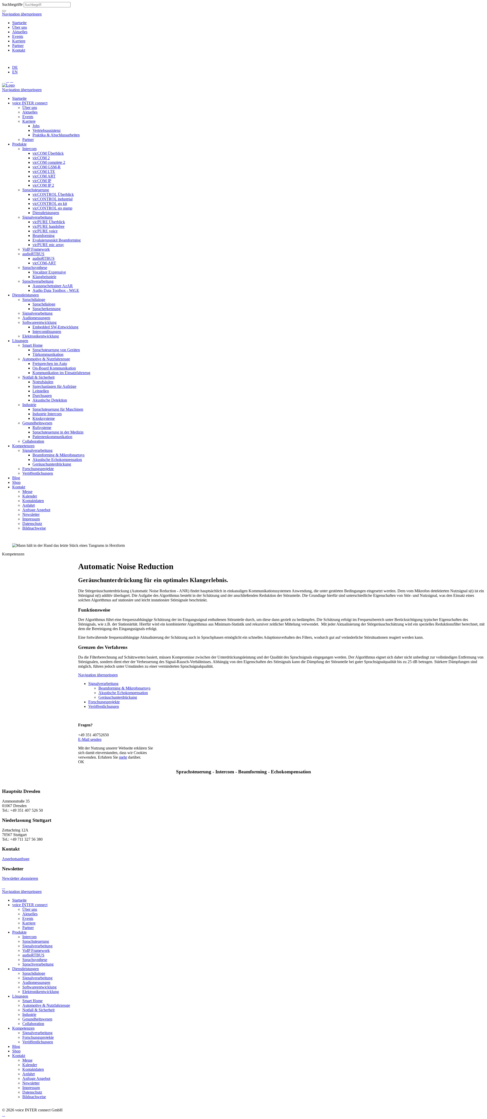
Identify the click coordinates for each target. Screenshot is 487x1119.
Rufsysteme (41, 427)
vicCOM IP (41, 181)
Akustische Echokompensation (57, 459)
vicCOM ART (44, 176)
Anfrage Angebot (36, 510)
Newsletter (31, 514)
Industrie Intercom (47, 414)
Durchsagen (42, 395)
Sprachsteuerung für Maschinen (57, 409)
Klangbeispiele (44, 277)
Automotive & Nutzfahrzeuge (46, 359)
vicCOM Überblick (48, 153)
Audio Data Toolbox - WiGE (55, 290)
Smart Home (32, 345)
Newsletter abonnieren (20, 878)
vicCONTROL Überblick (53, 194)
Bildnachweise (34, 528)
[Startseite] (8, 85)
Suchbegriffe (12, 4)
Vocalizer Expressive (49, 272)
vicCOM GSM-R (46, 167)
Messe (27, 491)
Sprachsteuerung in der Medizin (57, 432)
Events (17, 36)
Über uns (19, 27)
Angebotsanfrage (15, 859)
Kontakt (18, 50)
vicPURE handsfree (48, 226)
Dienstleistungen (45, 213)
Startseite (19, 23)
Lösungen (20, 341)
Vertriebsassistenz (46, 130)
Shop (16, 482)
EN (15, 72)
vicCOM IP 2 (43, 185)
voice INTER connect (29, 103)
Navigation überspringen (22, 14)
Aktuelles (19, 32)
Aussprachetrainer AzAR (52, 286)
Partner (18, 45)
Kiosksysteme (43, 418)
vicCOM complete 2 (48, 162)
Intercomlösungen (46, 331)
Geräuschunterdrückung (51, 464)
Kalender (29, 496)
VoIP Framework (36, 249)
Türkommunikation (47, 354)
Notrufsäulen (42, 382)
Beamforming (43, 235)
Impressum (31, 519)
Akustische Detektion (49, 400)
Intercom (29, 149)
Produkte (19, 144)
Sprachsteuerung (35, 190)
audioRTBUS (33, 254)
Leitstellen (40, 391)
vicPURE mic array (48, 245)
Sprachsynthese (34, 267)
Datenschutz (32, 523)
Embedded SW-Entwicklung (55, 327)
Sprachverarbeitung (38, 281)
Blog (16, 478)
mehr (123, 757)
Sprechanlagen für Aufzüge (54, 386)
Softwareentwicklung (39, 322)
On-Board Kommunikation (54, 368)
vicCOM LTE (43, 171)
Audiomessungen (36, 318)
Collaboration (33, 441)
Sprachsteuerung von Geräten (56, 350)
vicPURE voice (45, 231)
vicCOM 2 (41, 158)
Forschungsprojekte (38, 469)
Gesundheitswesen (37, 423)
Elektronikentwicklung (40, 336)
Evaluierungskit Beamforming (56, 240)
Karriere (18, 41)
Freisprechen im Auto (49, 363)
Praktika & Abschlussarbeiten (56, 135)
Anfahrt (28, 505)
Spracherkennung (46, 309)
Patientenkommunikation (52, 437)
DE (15, 67)
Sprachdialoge (33, 299)
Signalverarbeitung (37, 217)
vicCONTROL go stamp (52, 208)
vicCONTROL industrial (52, 199)
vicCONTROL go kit (49, 203)
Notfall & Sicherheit (38, 377)
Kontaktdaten (33, 501)
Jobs (36, 126)
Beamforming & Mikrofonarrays (58, 455)
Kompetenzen (23, 446)
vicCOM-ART (44, 263)
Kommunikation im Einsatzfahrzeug (61, 373)
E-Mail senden (89, 739)
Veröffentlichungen (37, 473)
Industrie (29, 405)
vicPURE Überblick (48, 222)
